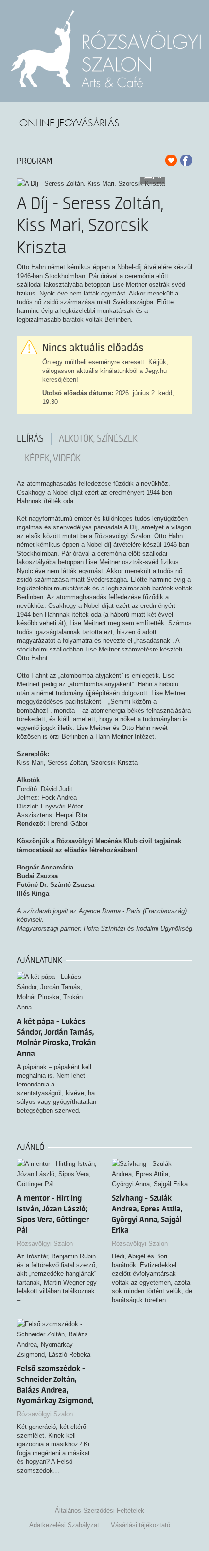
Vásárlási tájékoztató (140, 1525)
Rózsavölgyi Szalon (45, 1243)
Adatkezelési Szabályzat (64, 1525)
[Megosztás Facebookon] (186, 160)
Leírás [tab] (30, 439)
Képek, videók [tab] (53, 458)
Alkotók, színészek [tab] (98, 439)
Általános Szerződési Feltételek (99, 1510)
